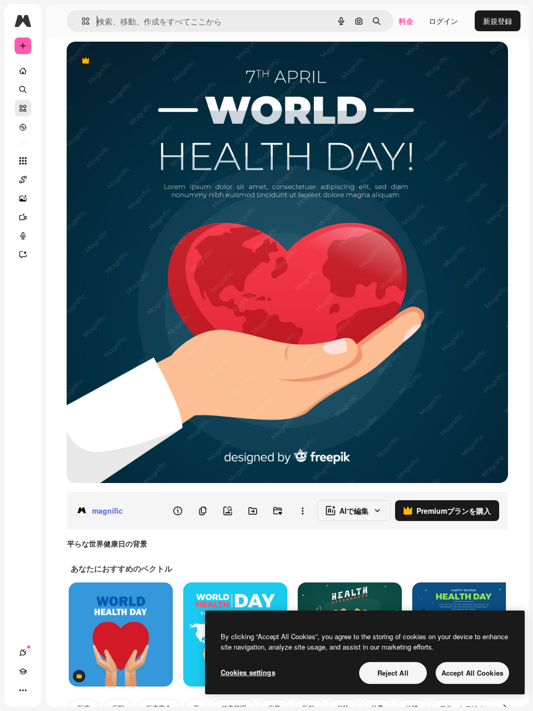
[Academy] (23, 671)
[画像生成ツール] (23, 198)
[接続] (23, 652)
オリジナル (138, 61)
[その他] (23, 690)
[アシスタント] (23, 254)
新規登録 (497, 21)
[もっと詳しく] (23, 127)
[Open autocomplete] (81, 21)
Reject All (393, 673)
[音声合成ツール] (23, 235)
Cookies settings (248, 672)
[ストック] (23, 108)
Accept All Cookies (472, 673)
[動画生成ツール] (23, 217)
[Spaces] (23, 179)
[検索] (23, 89)
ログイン (443, 21)
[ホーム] (23, 70)
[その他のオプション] (302, 510)
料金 (406, 21)
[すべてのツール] (23, 161)
